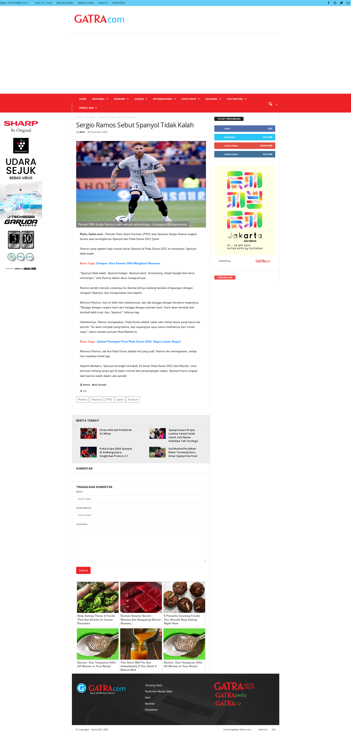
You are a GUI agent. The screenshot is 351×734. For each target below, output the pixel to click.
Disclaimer (151, 709)
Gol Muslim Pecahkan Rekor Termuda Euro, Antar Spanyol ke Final (182, 452)
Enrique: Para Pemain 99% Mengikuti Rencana (128, 263)
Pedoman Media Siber (159, 691)
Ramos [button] (82, 399)
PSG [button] (109, 399)
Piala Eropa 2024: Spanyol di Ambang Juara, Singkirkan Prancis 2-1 (116, 452)
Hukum (139, 98)
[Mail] (348, 3)
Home (82, 98)
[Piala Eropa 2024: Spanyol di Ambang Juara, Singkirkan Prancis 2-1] (88, 452)
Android (262, 729)
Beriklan (150, 703)
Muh (82, 131)
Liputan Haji (235, 98)
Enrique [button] (133, 399)
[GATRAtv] (232, 703)
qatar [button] (120, 399)
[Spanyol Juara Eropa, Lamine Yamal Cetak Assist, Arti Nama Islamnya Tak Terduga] (158, 433)
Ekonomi (119, 98)
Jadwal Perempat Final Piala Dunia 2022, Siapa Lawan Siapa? (138, 341)
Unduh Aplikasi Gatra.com (237, 729)
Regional (212, 98)
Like (270, 128)
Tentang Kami (153, 685)
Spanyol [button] (97, 399)
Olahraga (90, 117)
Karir (148, 697)
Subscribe (266, 145)
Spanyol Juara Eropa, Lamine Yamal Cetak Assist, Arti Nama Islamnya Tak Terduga (183, 435)
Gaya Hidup (189, 98)
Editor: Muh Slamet (94, 384)
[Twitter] (341, 3)
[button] (271, 103)
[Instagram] (335, 3)
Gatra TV (102, 2)
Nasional (98, 98)
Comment (81, 524)
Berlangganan (65, 2)
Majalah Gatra (86, 2)
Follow (267, 137)
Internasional (162, 98)
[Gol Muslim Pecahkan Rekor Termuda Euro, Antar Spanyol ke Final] (157, 452)
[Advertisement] (175, 63)
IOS (273, 729)
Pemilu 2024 (86, 107)
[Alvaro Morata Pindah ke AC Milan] (88, 433)
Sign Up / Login (43, 2)
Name (79, 491)
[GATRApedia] (232, 695)
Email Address (83, 507)
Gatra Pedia (118, 2)
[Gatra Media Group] (234, 686)
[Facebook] (328, 3)
